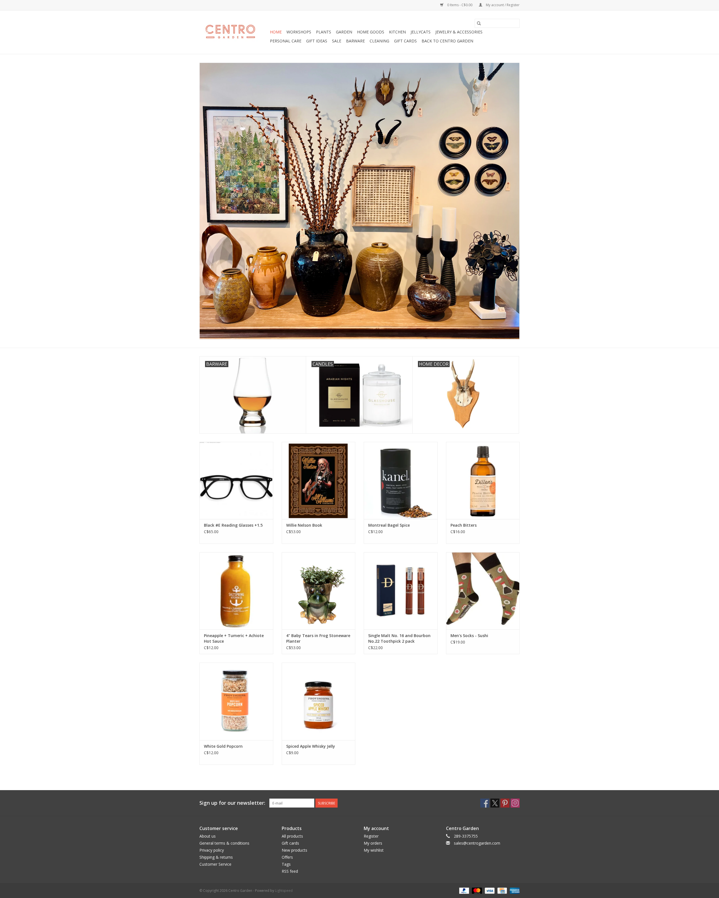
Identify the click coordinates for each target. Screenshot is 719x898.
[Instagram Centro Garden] (515, 803)
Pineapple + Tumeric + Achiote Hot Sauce (234, 638)
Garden (344, 32)
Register (371, 836)
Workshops (298, 32)
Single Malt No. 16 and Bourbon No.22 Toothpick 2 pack (399, 638)
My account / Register (502, 5)
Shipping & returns (216, 857)
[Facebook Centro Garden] (484, 803)
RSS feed (290, 871)
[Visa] (489, 890)
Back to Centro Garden (447, 41)
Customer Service (215, 864)
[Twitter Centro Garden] (494, 803)
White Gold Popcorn (223, 746)
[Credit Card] (501, 890)
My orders (373, 843)
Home (276, 32)
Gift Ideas (316, 41)
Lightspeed (284, 890)
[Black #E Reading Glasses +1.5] (236, 480)
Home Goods (370, 32)
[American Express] (514, 890)
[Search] (479, 23)
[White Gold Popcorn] (236, 701)
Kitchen (397, 32)
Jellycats (421, 32)
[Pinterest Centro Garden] (504, 803)
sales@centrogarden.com (477, 843)
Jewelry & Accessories (459, 32)
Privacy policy (211, 850)
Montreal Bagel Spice (389, 525)
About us (207, 836)
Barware (355, 41)
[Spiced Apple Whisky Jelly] (319, 701)
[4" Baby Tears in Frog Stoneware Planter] (319, 590)
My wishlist (374, 850)
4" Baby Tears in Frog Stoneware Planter (318, 638)
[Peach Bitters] (483, 480)
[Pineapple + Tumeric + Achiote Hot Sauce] (236, 590)
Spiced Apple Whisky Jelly (310, 746)
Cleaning (379, 41)
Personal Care (285, 41)
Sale (336, 41)
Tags (286, 864)
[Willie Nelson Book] (319, 480)
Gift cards (405, 41)
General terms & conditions (224, 843)
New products (294, 850)
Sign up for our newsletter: (232, 803)
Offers (287, 857)
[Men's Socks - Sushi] (483, 590)
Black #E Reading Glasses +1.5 (233, 525)
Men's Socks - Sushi (469, 635)
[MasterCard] (476, 890)
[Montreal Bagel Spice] (401, 480)
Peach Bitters (463, 525)
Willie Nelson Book (304, 525)
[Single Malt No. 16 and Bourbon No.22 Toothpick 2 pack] (401, 590)
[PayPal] (463, 890)
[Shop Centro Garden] (233, 32)
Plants (323, 32)
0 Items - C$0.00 (459, 5)
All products (292, 836)
